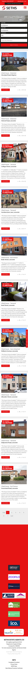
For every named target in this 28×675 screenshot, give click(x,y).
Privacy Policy (14, 664)
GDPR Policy (14, 666)
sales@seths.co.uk (22, 1)
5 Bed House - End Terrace (9, 257)
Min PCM (3, 22)
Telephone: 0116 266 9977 (8, 1)
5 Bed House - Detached (8, 119)
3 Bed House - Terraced (8, 210)
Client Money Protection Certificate (14, 668)
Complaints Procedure (14, 662)
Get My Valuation (27, 339)
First (4, 512)
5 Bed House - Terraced (8, 164)
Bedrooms (3, 32)
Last (12, 516)
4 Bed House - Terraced (8, 303)
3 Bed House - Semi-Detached (10, 349)
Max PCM (3, 27)
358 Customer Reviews (18, 633)
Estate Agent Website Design (13, 651)
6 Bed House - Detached (8, 73)
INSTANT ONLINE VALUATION (14, 3)
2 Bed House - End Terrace (9, 486)
